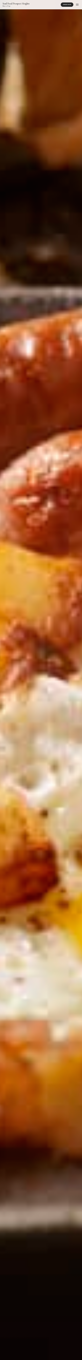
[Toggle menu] (77, 4)
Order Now (67, 4)
